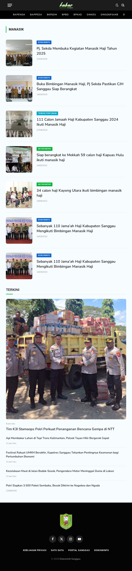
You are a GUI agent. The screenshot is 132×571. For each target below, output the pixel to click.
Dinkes (91, 14)
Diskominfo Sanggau (70, 558)
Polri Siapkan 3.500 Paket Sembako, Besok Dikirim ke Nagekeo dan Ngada (53, 485)
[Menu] (10, 5)
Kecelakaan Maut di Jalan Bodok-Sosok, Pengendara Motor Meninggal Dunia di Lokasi (60, 471)
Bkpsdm (52, 14)
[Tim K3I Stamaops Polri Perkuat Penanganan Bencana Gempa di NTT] (66, 359)
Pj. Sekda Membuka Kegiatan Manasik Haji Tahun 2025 (77, 51)
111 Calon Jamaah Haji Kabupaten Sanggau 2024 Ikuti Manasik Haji (77, 122)
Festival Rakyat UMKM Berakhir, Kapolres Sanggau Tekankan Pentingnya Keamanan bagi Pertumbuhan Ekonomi (62, 454)
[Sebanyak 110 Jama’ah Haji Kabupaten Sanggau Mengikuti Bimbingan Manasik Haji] (19, 230)
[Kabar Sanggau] (66, 5)
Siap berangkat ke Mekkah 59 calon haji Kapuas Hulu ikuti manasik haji (80, 157)
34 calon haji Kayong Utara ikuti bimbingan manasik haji (79, 193)
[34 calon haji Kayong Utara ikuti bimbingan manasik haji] (19, 195)
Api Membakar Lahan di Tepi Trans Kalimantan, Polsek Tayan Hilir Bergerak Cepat (57, 438)
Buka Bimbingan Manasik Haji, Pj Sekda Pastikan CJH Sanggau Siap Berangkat (80, 86)
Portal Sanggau (79, 550)
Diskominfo (44, 42)
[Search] (122, 5)
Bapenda (19, 14)
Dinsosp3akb (109, 14)
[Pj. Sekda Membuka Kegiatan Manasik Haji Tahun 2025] (19, 53)
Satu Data (57, 550)
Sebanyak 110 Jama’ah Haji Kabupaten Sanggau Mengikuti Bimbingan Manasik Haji (76, 228)
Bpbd (65, 14)
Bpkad (78, 14)
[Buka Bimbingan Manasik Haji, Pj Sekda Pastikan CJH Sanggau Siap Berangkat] (19, 88)
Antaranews (44, 149)
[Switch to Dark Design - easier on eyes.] (117, 5)
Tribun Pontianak (47, 113)
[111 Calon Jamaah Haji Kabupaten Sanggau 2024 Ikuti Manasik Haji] (19, 124)
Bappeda (36, 14)
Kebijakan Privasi (34, 550)
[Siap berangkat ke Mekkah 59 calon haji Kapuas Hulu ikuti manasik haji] (19, 159)
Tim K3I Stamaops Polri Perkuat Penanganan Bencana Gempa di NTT (60, 429)
